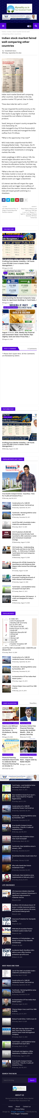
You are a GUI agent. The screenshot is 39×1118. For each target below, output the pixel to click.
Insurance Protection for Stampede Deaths (24, 920)
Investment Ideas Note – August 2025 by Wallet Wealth (28, 760)
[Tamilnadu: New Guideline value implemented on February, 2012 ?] (6, 878)
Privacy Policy (19, 1109)
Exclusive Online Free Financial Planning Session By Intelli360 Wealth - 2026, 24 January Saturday (28, 730)
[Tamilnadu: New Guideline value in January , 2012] (6, 849)
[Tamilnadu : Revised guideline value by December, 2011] (6, 515)
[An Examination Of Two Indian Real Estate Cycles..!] (6, 679)
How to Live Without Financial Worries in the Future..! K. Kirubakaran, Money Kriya (10, 730)
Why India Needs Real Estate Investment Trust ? (21, 866)
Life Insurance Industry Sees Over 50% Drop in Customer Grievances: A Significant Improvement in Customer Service (24, 894)
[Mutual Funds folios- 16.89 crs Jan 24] (6, 1021)
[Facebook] (4, 200)
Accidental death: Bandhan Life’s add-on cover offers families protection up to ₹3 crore (23, 952)
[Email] (21, 200)
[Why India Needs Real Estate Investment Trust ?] (6, 868)
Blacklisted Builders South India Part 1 (24, 857)
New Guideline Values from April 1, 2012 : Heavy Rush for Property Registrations (23, 797)
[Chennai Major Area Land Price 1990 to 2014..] (6, 689)
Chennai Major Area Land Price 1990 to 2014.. (24, 687)
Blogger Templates (18, 1112)
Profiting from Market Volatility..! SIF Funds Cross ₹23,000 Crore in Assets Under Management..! (18, 263)
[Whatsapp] (13, 200)
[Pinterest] (17, 200)
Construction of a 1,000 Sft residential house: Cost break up (23, 504)
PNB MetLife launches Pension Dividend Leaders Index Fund (22, 930)
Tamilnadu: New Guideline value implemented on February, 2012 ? (23, 876)
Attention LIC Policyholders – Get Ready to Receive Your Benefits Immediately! (23, 940)
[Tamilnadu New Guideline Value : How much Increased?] (6, 839)
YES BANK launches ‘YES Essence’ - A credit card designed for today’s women (24, 598)
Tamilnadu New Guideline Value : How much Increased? (23, 837)
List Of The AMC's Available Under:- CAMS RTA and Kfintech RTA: (24, 523)
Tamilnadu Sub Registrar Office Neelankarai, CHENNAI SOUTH (22, 1052)
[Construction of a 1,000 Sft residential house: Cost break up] (6, 506)
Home (4, 32)
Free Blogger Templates (19, 1114)
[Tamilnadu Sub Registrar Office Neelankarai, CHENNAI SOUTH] (6, 1054)
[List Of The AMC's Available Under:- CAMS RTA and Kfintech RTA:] (6, 525)
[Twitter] (8, 200)
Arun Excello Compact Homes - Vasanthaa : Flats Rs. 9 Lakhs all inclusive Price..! (18, 495)
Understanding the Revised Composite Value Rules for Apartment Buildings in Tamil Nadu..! (19, 299)
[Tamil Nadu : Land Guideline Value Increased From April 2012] (6, 589)
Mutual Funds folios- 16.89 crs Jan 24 (24, 1019)
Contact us (27, 1106)
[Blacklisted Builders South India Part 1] (6, 858)
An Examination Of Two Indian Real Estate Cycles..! (24, 677)
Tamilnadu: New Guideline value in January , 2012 (24, 847)
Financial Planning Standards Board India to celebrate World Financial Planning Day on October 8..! (10, 762)
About (18, 1106)
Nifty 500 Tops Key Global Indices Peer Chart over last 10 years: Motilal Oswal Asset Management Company (23, 1031)
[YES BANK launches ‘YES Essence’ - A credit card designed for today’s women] (6, 599)
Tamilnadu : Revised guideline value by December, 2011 (24, 514)
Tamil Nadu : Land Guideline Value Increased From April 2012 (23, 588)
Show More (33, 703)
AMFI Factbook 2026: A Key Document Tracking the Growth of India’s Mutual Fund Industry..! (23, 577)
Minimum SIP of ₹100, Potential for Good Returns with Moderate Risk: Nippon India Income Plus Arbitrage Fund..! (24, 565)
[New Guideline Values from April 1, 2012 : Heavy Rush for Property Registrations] (6, 797)
